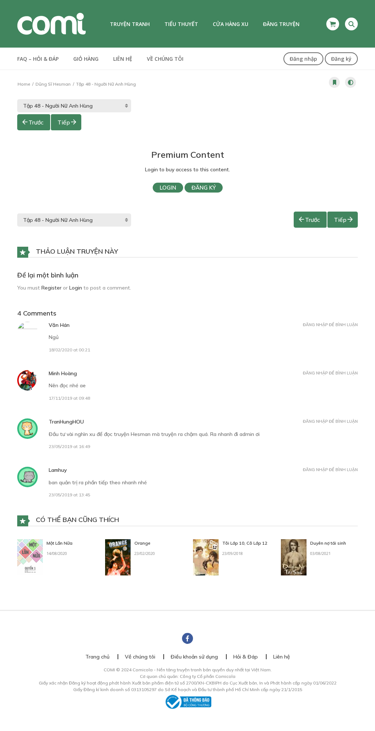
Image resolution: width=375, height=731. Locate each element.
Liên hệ (122, 58)
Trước (36, 122)
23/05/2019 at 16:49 (69, 446)
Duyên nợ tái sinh (328, 543)
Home (24, 84)
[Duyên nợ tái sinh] (294, 556)
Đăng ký (341, 58)
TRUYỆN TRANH (130, 23)
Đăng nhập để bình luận (330, 324)
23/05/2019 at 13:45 (69, 494)
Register (51, 287)
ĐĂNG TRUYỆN (281, 23)
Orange (142, 543)
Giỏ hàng (86, 58)
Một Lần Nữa (60, 543)
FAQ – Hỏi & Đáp (38, 58)
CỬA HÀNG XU (230, 23)
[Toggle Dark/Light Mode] (350, 82)
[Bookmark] (334, 82)
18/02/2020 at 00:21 (69, 350)
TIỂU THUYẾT (181, 23)
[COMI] (51, 23)
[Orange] (118, 556)
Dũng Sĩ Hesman (53, 84)
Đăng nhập (303, 58)
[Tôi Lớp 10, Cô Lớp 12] (206, 556)
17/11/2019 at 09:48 (69, 398)
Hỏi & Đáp (245, 656)
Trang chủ (97, 656)
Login (168, 187)
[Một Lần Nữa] (30, 556)
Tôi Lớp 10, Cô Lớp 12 (244, 543)
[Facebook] (187, 638)
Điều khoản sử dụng (194, 656)
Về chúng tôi (165, 58)
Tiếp (63, 122)
